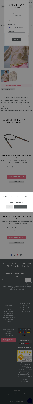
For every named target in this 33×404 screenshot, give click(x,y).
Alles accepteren (20, 206)
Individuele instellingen (16, 202)
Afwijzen (9, 206)
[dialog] (16, 202)
